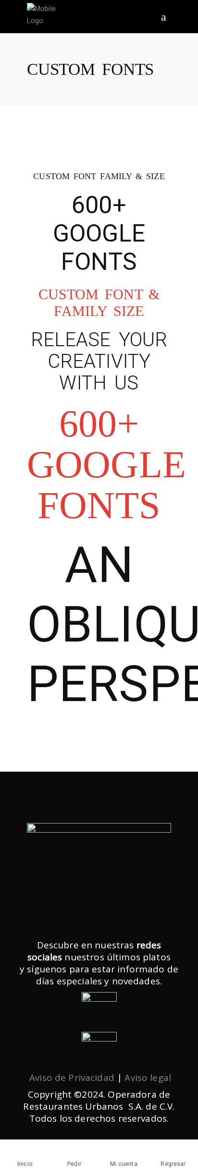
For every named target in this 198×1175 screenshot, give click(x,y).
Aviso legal (147, 1077)
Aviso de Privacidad (71, 1077)
